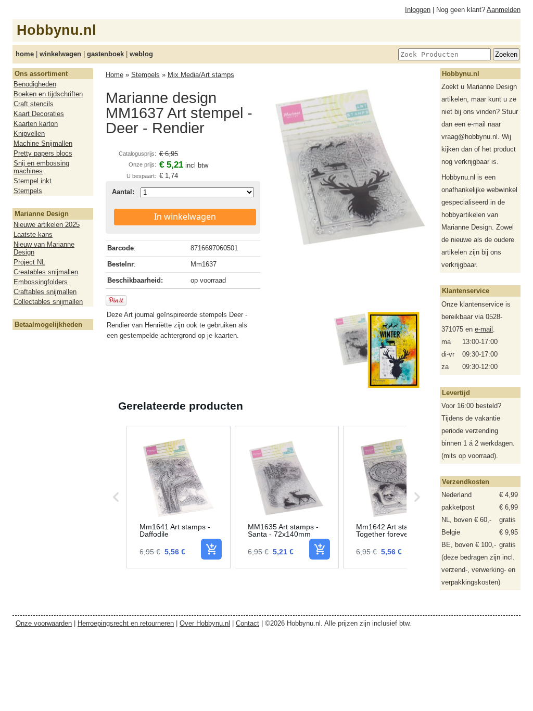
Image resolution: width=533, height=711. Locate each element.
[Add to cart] (211, 549)
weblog (141, 54)
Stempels (28, 191)
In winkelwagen (185, 216)
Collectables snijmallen (48, 302)
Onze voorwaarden (44, 623)
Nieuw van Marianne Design (44, 248)
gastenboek (105, 54)
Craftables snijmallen (45, 292)
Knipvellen (29, 133)
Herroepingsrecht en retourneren (126, 623)
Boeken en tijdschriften (48, 94)
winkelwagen (60, 54)
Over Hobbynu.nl (205, 623)
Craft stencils (34, 104)
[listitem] (178, 497)
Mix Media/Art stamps (201, 75)
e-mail (484, 329)
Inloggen (417, 10)
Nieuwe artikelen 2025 (47, 224)
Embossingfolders (41, 282)
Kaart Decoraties (39, 114)
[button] (116, 497)
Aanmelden (504, 10)
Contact (247, 623)
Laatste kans (33, 234)
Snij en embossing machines (41, 167)
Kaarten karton (36, 124)
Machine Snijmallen (43, 143)
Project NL (29, 262)
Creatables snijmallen (46, 272)
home (25, 54)
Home (114, 75)
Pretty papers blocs (43, 153)
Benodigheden (35, 84)
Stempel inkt (33, 181)
